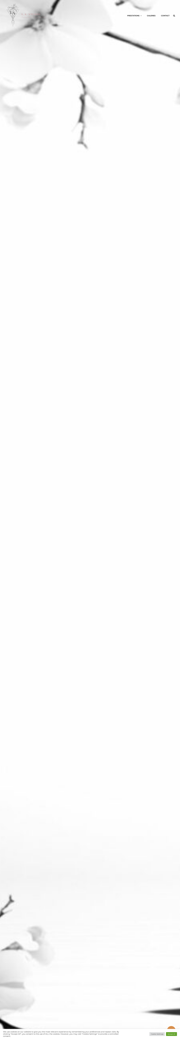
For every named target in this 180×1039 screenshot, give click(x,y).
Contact (165, 16)
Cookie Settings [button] (157, 1034)
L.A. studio (31, 14)
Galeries (151, 16)
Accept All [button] (171, 1034)
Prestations (133, 16)
